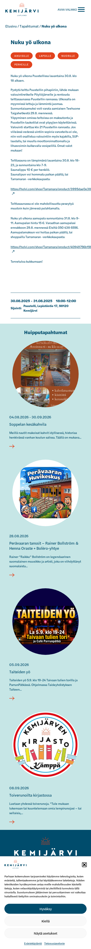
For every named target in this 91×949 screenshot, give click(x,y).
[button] (84, 864)
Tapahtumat (29, 26)
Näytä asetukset (45, 933)
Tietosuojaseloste (54, 943)
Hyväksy (46, 908)
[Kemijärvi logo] (45, 849)
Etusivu (11, 26)
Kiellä (46, 921)
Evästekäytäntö (33, 943)
